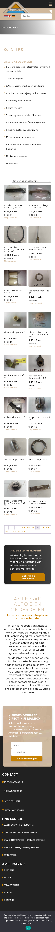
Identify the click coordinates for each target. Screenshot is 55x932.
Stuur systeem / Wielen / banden (21, 847)
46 (33, 527)
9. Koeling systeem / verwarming (22, 130)
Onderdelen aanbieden (28, 577)
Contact (8, 899)
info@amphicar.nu (15, 810)
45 (28, 527)
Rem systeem (10, 854)
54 (19, 531)
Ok (28, 928)
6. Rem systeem (14, 108)
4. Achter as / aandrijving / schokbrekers (26, 93)
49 (47, 527)
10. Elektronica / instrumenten (20, 137)
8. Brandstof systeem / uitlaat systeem (25, 122)
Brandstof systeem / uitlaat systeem (24, 839)
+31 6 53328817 (12, 801)
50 (7, 531)
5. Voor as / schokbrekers (18, 100)
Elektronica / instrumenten (18, 824)
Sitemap (7, 892)
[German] (13, 16)
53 (14, 531)
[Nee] (51, 921)
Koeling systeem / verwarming (20, 832)
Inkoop (7, 877)
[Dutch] (6, 16)
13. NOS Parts (12, 163)
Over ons (8, 869)
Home (5, 27)
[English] (10, 16)
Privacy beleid (11, 885)
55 (23, 531)
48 (42, 527)
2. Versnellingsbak (14, 78)
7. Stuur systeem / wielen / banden (23, 115)
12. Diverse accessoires (17, 156)
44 (23, 527)
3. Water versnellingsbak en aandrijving (25, 86)
